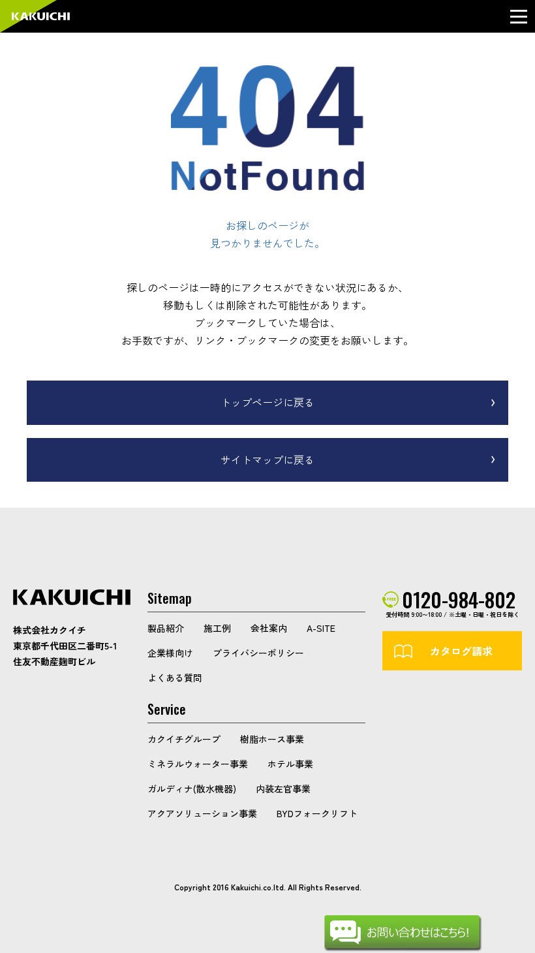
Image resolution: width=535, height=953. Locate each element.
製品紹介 (165, 627)
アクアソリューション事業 (202, 813)
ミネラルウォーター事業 (197, 763)
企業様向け (170, 652)
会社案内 (269, 627)
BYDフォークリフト (317, 813)
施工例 (217, 627)
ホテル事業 (290, 763)
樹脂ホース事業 (272, 738)
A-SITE (321, 627)
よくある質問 (174, 677)
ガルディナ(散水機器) (191, 788)
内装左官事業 (283, 788)
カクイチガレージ (41, 16)
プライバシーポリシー (258, 652)
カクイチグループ (184, 738)
